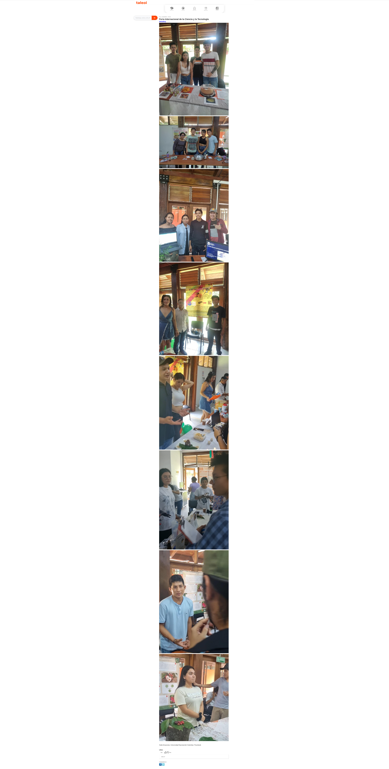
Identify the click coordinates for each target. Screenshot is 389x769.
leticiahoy (162, 21)
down (168, 752)
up (166, 752)
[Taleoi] (141, 2)
